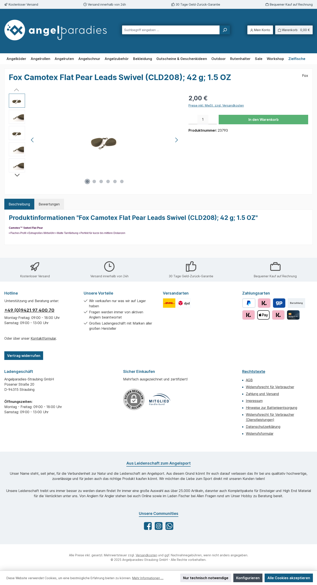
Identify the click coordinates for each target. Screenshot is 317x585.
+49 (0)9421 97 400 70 (29, 310)
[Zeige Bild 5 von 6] (115, 181)
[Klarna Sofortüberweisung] (278, 315)
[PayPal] (249, 303)
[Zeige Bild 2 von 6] (94, 181)
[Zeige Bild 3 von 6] (101, 181)
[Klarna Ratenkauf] (248, 315)
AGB (249, 380)
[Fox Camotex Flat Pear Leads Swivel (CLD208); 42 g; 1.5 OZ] (104, 140)
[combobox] (171, 29)
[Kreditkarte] (293, 315)
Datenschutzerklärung (263, 426)
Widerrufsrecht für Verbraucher (270, 387)
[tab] (19, 204)
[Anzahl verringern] (192, 119)
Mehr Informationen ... (147, 578)
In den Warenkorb (263, 119)
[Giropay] (279, 303)
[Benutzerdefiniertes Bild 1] (169, 303)
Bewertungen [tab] (49, 204)
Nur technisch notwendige (205, 578)
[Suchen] (225, 29)
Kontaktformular (43, 338)
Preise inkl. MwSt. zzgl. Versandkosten (216, 105)
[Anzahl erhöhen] (212, 119)
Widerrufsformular (259, 433)
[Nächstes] (176, 140)
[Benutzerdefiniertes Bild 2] (184, 303)
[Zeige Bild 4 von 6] (108, 181)
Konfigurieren (248, 578)
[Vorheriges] (32, 140)
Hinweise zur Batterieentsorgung (271, 407)
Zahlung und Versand (262, 394)
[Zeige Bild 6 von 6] (122, 181)
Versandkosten (146, 555)
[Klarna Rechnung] (264, 303)
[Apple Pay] (263, 315)
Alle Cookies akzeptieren (288, 578)
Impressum (254, 401)
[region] (94, 140)
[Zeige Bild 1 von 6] (87, 181)
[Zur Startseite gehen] (55, 30)
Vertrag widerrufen (23, 355)
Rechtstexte (253, 371)
